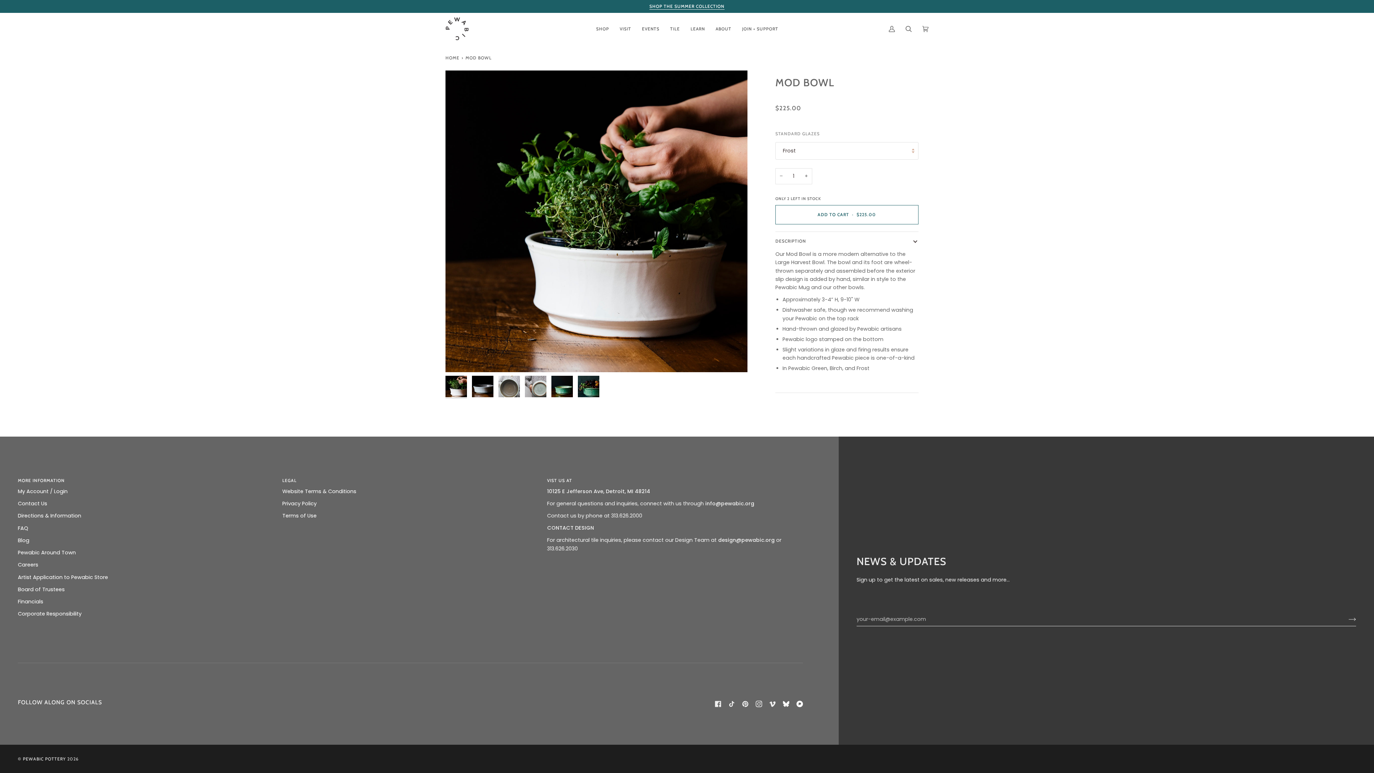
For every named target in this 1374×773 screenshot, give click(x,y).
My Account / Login (43, 491)
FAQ (23, 528)
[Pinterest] (745, 704)
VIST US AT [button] (559, 480)
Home (452, 57)
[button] (602, 29)
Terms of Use (299, 515)
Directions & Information (49, 515)
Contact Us (32, 503)
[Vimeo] (772, 704)
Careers (28, 564)
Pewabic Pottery (44, 759)
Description (790, 241)
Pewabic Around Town (47, 552)
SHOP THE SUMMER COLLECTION (687, 6)
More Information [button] (41, 480)
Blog (23, 540)
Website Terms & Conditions (319, 491)
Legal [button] (289, 480)
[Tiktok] (732, 704)
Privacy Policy (299, 503)
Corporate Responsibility (50, 613)
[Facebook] (718, 704)
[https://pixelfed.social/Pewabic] (799, 704)
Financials (30, 601)
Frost (789, 150)
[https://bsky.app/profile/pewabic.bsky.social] (786, 704)
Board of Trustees (41, 589)
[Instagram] (759, 704)
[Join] (1346, 619)
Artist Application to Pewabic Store (63, 577)
